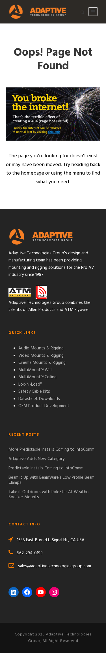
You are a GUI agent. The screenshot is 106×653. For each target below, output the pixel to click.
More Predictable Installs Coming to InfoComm (51, 449)
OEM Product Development (44, 406)
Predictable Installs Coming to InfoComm (45, 468)
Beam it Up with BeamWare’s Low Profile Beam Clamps (51, 480)
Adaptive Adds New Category (36, 459)
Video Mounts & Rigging (41, 355)
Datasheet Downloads (39, 399)
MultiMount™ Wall (35, 370)
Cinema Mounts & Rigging (42, 362)
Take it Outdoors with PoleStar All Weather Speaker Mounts (49, 495)
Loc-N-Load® (30, 384)
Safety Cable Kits (34, 391)
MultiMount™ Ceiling (37, 377)
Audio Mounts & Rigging (41, 348)
